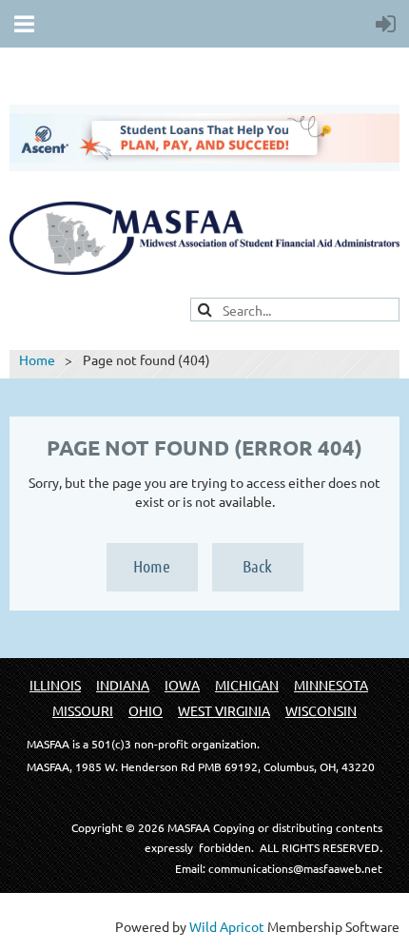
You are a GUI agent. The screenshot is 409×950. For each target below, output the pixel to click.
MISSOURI (82, 710)
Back (257, 565)
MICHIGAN (247, 684)
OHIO (145, 710)
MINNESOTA (331, 684)
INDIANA (122, 684)
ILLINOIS (55, 684)
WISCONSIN (321, 710)
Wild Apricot (226, 926)
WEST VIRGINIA (224, 710)
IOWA (182, 684)
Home (37, 359)
